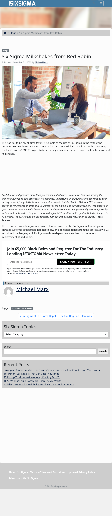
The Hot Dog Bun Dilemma (74, 316)
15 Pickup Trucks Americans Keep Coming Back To (32, 377)
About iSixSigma (18, 472)
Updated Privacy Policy (81, 472)
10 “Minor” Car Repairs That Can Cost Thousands (31, 373)
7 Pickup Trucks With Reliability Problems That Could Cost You (39, 384)
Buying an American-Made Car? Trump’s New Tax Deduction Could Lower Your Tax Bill (52, 370)
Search (7, 346)
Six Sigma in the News (22, 308)
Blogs (13, 33)
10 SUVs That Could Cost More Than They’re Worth (32, 381)
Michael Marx (41, 62)
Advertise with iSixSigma (23, 478)
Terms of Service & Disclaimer (47, 472)
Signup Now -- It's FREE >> (75, 261)
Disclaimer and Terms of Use (27, 273)
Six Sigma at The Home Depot (39, 316)
